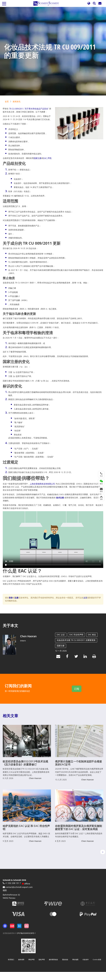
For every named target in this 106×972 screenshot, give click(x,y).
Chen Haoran (28, 636)
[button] (89, 3)
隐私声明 (42, 959)
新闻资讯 (16, 101)
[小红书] (12, 926)
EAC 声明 (47, 158)
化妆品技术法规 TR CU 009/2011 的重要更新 (76, 640)
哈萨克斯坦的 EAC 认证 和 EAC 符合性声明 (26, 827)
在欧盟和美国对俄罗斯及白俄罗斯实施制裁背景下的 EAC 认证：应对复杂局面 (78, 827)
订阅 (76, 688)
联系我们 (11, 959)
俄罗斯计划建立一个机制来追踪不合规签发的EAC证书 (78, 763)
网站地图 (75, 959)
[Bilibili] (26, 926)
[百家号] (5, 926)
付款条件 (86, 959)
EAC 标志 (92, 634)
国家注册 (37, 158)
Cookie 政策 (97, 959)
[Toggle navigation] (4, 3)
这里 (85, 597)
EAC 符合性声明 (76, 634)
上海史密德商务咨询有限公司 (42, 483)
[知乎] (19, 926)
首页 (7, 101)
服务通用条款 (53, 959)
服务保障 (21, 959)
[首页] (47, 3)
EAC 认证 (61, 634)
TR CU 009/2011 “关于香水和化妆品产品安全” (29, 108)
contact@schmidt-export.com (19, 887)
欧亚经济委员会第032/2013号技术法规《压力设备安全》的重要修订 (25, 763)
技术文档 (60, 497)
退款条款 (65, 959)
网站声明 (31, 959)
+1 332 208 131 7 (13, 883)
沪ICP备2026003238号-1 (26, 933)
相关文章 (10, 715)
